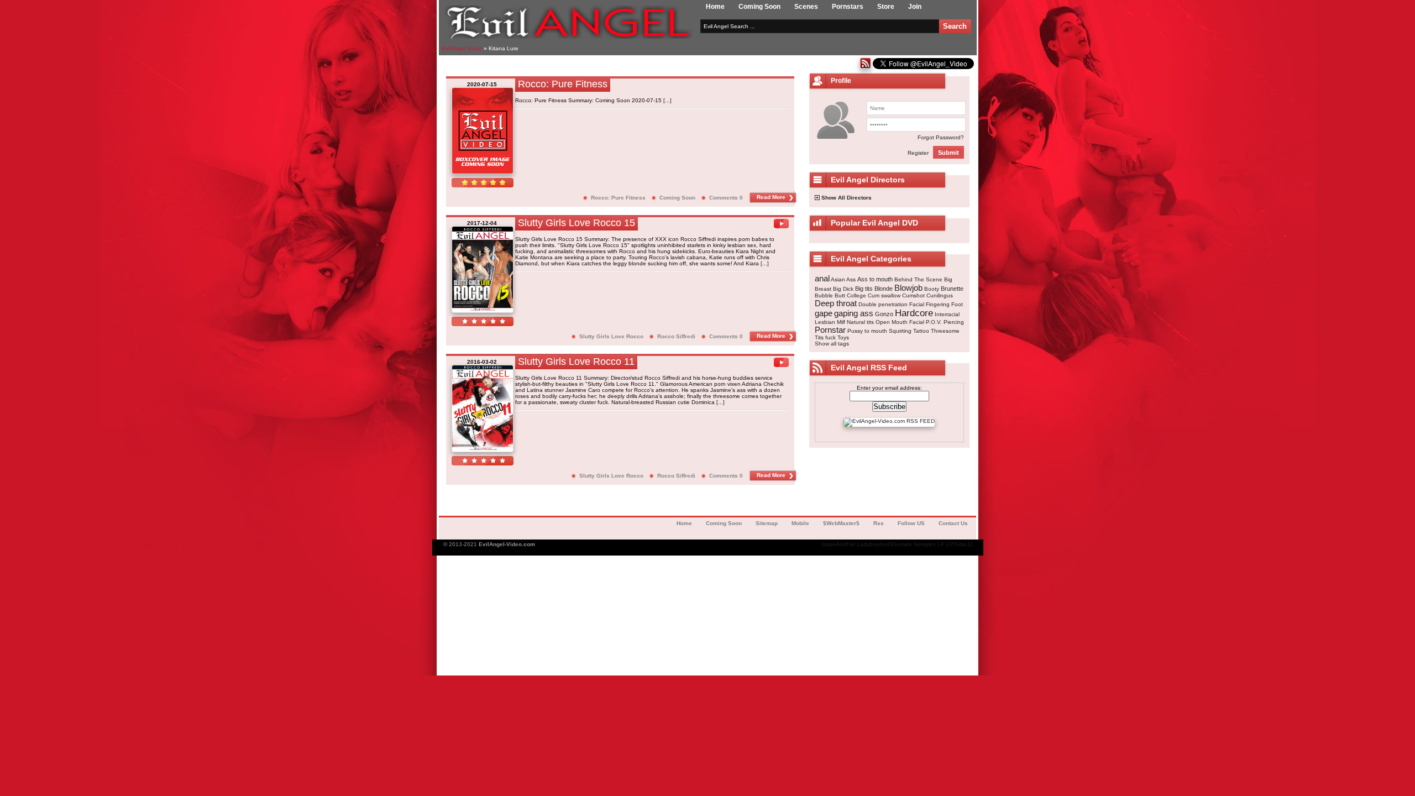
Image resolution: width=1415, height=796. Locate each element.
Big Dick (843, 289)
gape (823, 313)
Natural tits (860, 322)
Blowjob (908, 287)
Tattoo (921, 331)
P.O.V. (934, 322)
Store (885, 7)
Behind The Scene (918, 279)
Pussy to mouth (867, 331)
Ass (851, 279)
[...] (667, 100)
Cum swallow (884, 295)
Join (914, 7)
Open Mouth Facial (900, 322)
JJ (969, 544)
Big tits (864, 288)
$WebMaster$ (841, 523)
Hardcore (914, 313)
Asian (838, 279)
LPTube (956, 544)
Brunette (952, 288)
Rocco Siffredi (676, 336)
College (856, 295)
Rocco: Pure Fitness (618, 198)
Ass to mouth (875, 279)
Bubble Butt (830, 295)
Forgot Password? (941, 137)
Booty (931, 289)
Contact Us (953, 523)
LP (941, 544)
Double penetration (883, 304)
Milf (841, 322)
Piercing (954, 322)
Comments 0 (726, 198)
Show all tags (832, 344)
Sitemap (767, 523)
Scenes (806, 7)
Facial (916, 304)
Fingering (938, 304)
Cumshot (913, 295)
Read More (771, 197)
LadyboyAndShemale (884, 544)
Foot (957, 304)
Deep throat (836, 303)
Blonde (883, 288)
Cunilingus (939, 295)
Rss (878, 523)
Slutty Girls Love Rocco (611, 336)
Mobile (800, 523)
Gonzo (884, 314)
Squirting (900, 331)
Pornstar (830, 329)
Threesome (945, 331)
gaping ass (853, 313)
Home (715, 7)
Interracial (947, 314)
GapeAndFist (838, 544)
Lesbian (825, 322)
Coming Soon (759, 7)
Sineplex (925, 544)
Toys (843, 337)
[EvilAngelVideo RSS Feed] (865, 67)
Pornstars (847, 7)
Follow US (911, 523)
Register (918, 153)
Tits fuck (825, 337)
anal (822, 278)
